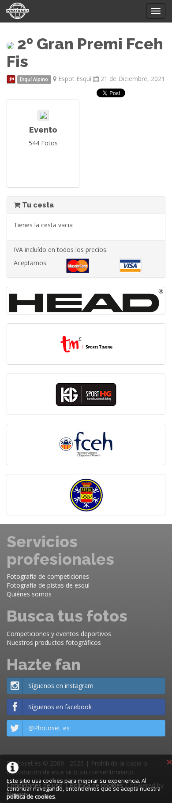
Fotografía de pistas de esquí (48, 585)
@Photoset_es (49, 728)
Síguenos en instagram (60, 685)
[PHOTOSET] (16, 11)
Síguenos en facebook (60, 707)
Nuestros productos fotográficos (54, 642)
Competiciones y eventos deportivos (59, 633)
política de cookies (31, 796)
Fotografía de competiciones (48, 576)
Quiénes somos (29, 594)
